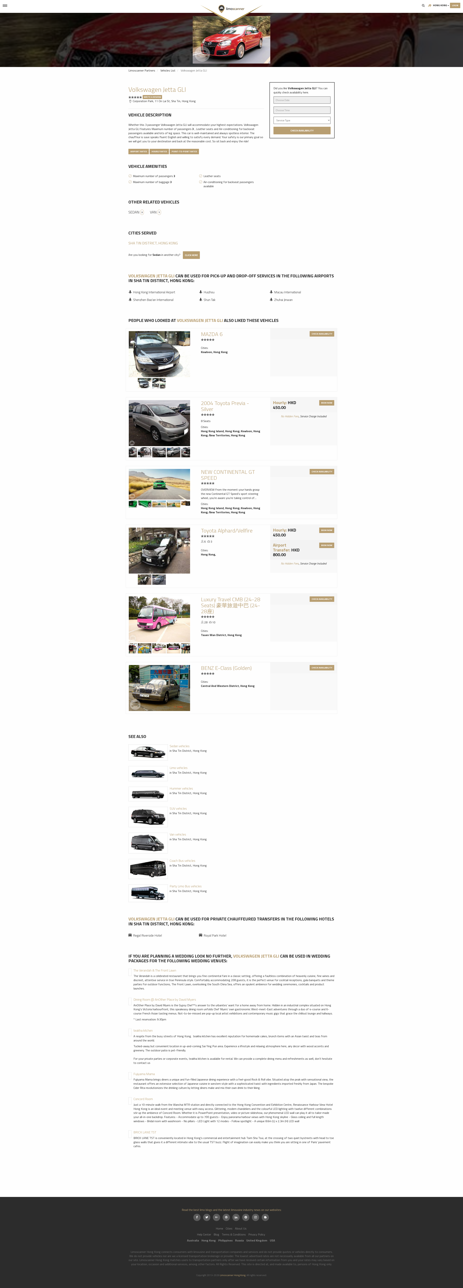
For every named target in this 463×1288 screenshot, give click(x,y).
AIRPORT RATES (138, 151)
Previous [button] (131, 451)
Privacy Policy (256, 1234)
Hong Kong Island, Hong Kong (220, 431)
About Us (241, 1228)
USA (272, 1240)
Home (219, 1228)
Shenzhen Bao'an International (153, 299)
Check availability (322, 333)
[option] (231, 40)
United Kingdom (256, 1240)
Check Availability (302, 130)
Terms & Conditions (234, 1234)
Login (455, 5)
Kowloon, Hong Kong (214, 352)
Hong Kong (440, 5)
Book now (326, 402)
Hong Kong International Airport (154, 292)
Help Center (204, 1234)
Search (423, 5)
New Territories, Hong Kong (227, 435)
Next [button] (188, 451)
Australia (193, 1240)
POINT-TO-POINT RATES (184, 151)
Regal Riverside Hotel (147, 935)
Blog (216, 1234)
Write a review (152, 97)
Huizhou (209, 292)
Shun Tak (209, 299)
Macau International (287, 292)
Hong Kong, (208, 554)
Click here (191, 255)
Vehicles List (167, 70)
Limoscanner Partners (141, 70)
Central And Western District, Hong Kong (228, 686)
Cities (229, 1228)
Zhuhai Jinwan (283, 299)
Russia (239, 1240)
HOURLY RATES (159, 151)
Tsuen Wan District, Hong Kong (221, 635)
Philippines (225, 1240)
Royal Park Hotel (215, 935)
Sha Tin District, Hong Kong (153, 243)
